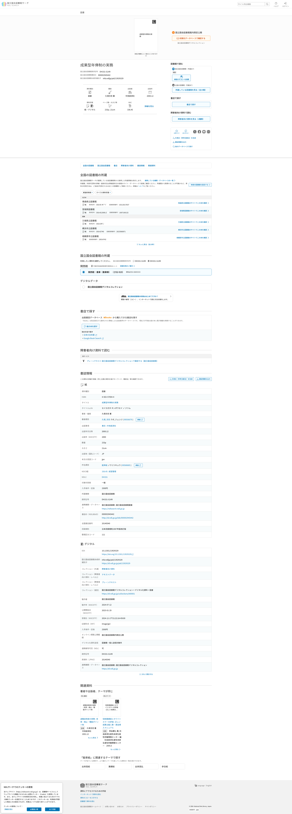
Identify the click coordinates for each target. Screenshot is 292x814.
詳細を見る (149, 106)
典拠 (139, 419)
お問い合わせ (109, 806)
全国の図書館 (88, 165)
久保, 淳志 (106, 419)
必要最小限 (34, 809)
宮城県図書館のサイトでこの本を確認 (193, 211)
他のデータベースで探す (184, 146)
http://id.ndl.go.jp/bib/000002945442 (117, 517)
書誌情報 (141, 165)
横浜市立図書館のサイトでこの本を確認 (192, 230)
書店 (115, 165)
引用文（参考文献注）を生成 (185, 138)
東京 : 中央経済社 (109, 425)
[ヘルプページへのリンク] (146, 55)
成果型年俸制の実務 (110, 402)
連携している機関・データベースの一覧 (159, 180)
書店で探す (191, 104)
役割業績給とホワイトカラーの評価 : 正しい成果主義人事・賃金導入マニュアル (112, 723)
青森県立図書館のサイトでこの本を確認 (192, 203)
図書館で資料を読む (87, 801)
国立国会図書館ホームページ (90, 806)
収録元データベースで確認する (192, 38)
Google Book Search (93, 338)
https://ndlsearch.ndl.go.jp (113, 508)
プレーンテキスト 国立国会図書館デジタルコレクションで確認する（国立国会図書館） (122, 361)
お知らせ (120, 806)
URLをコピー (185, 133)
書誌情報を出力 (180, 142)
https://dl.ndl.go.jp (110, 668)
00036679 (128, 419)
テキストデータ (108, 574)
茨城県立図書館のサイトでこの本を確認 (192, 222)
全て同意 (52, 809)
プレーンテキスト (109, 582)
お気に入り (177, 133)
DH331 (105, 477)
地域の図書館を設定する (199, 185)
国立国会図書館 (103, 165)
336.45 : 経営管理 (109, 471)
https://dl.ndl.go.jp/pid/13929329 (116, 563)
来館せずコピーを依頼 (181, 79)
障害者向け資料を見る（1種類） (191, 119)
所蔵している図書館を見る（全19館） (191, 89)
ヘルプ (276, 6)
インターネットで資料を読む (90, 794)
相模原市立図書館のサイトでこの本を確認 (192, 237)
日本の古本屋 (89, 334)
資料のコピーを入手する (89, 798)
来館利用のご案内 (126, 266)
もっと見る (92, 738)
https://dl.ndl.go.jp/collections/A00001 (118, 593)
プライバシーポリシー (134, 806)
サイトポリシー (150, 806)
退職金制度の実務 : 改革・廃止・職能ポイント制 (89, 721)
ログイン (285, 6)
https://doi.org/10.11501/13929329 (116, 554)
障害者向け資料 (127, 165)
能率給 (104, 465)
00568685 (126, 465)
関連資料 (151, 165)
